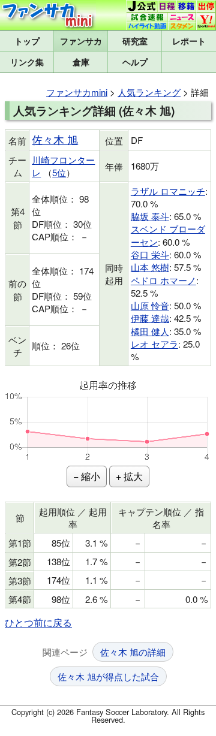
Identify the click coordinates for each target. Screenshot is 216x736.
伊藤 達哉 (150, 318)
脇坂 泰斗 (150, 216)
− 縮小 (86, 476)
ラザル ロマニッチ (168, 191)
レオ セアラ (154, 343)
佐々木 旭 (55, 139)
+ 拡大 (129, 476)
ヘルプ (135, 62)
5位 (59, 172)
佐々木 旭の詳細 (133, 651)
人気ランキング (149, 92)
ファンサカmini (80, 41)
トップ (27, 41)
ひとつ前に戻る (38, 622)
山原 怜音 (150, 305)
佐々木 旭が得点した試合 (108, 676)
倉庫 (81, 62)
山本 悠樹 (150, 267)
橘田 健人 (150, 331)
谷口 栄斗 (150, 254)
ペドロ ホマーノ (163, 280)
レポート (189, 41)
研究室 (135, 41)
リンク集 (27, 62)
